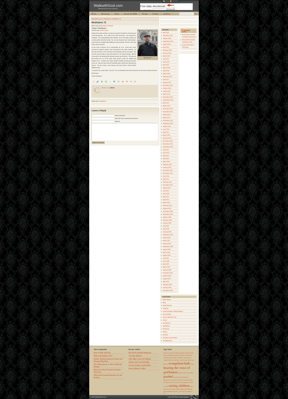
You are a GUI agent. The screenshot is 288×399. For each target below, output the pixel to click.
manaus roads (180, 380)
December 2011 (168, 170)
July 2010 (166, 191)
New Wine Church (185, 31)
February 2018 (167, 76)
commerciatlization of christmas (171, 360)
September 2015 (168, 100)
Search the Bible (130, 14)
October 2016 (167, 88)
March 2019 (166, 68)
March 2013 (166, 135)
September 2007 (168, 235)
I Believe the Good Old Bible (139, 362)
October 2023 (167, 38)
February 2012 (167, 164)
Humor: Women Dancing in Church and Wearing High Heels (108, 360)
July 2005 (166, 258)
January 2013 (167, 138)
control (181, 360)
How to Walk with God (169, 317)
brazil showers (182, 355)
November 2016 (168, 85)
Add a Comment (108, 26)
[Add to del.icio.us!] (98, 81)
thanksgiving (183, 389)
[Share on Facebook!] (114, 81)
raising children (179, 385)
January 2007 (167, 243)
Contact (155, 14)
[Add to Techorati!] (106, 81)
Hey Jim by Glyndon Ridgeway (140, 352)
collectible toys (187, 357)
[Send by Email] (135, 81)
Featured (165, 308)
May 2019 (166, 65)
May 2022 (166, 47)
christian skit (189, 355)
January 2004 (167, 287)
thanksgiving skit (171, 391)
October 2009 (167, 217)
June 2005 (166, 261)
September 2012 (168, 147)
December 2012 (168, 141)
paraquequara (185, 382)
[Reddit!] (118, 81)
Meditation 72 (117, 19)
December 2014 (168, 109)
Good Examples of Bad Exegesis (173, 311)
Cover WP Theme (173, 397)
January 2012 (167, 167)
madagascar (186, 377)
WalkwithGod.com (108, 5)
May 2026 (166, 32)
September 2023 (168, 41)
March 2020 (166, 56)
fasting (192, 364)
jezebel (168, 376)
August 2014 (167, 114)
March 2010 (166, 202)
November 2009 (168, 214)
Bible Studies (167, 299)
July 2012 (166, 150)
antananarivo (182, 353)
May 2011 (166, 179)
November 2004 (168, 273)
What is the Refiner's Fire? (103, 355)
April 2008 (166, 229)
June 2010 (166, 194)
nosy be (179, 382)
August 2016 (167, 91)
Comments (175, 1)
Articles (167, 1)
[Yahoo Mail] (127, 81)
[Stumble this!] (102, 81)
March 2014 (166, 117)
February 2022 (167, 50)
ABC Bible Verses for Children (140, 359)
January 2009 (167, 223)
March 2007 (166, 240)
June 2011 (166, 176)
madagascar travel (167, 380)
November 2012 (168, 144)
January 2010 (167, 208)
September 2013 (168, 123)
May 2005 (166, 264)
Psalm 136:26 (104, 30)
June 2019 (166, 62)
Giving (145, 14)
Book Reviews (167, 305)
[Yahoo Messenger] (123, 81)
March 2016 (166, 94)
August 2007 (167, 237)
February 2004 (167, 284)
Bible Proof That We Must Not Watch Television (107, 370)
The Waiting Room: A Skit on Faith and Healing (108, 365)
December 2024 (168, 35)
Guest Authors (167, 314)
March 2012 (166, 161)
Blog (164, 302)
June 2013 (166, 129)
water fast (184, 391)
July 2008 (166, 226)
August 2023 (167, 44)
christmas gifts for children (170, 357)
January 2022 (167, 53)
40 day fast (166, 353)
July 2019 (166, 59)
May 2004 (166, 281)
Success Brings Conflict (137, 368)
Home (93, 14)
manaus (174, 380)
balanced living (189, 353)
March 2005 (166, 267)
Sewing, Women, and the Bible (140, 365)
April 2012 (166, 158)
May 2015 (166, 103)
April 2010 (166, 199)
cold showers (180, 357)
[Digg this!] (93, 81)
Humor (165, 320)
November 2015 (168, 97)
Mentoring (105, 14)
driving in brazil (187, 360)
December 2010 (168, 185)
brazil (176, 355)
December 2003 (168, 290)
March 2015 (166, 106)
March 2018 (166, 73)
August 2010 (167, 188)
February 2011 (167, 182)
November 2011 (168, 173)
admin (112, 88)
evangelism (176, 363)
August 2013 (167, 126)
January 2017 (167, 82)
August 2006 (167, 249)
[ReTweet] (110, 81)
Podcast (165, 335)
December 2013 (168, 120)
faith (187, 363)
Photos (165, 332)
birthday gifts (171, 355)
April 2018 (166, 70)
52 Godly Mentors (135, 355)
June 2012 (166, 153)
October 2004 (167, 276)
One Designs (185, 397)
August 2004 (167, 279)
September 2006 (168, 246)
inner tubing (190, 373)
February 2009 (167, 220)
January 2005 (167, 270)
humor (173, 372)
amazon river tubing (174, 353)
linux (181, 377)
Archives (166, 14)
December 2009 (168, 211)
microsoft (186, 380)
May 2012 (166, 155)
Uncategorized (167, 340)
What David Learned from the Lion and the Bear (108, 376)
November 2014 (168, 111)
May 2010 (166, 196)
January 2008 (167, 232)
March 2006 (166, 252)
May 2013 (166, 132)
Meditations (107, 19)
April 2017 (166, 79)
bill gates (165, 355)
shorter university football (173, 389)
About (116, 14)
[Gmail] (131, 81)
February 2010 (167, 205)
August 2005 (167, 255)
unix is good (178, 391)
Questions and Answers (170, 337)
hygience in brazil (182, 373)
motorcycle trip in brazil (171, 382)
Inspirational (166, 323)
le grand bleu (176, 377)
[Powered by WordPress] (194, 397)
